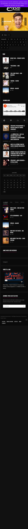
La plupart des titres (5, 203)
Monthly (22, 202)
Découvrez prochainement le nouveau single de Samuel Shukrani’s (18, 127)
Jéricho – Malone (14, 88)
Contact (4, 323)
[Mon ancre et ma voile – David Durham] (6, 241)
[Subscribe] (23, 306)
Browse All (3, 39)
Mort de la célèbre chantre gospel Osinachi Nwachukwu (18, 145)
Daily (11, 202)
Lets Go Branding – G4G (16, 215)
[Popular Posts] (11, 120)
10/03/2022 (13, 157)
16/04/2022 (13, 147)
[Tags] (24, 120)
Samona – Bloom (14, 81)
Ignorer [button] (22, 5)
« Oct (4, 191)
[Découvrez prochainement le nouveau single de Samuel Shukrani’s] (6, 128)
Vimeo (4, 288)
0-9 (11, 39)
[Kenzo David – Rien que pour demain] (6, 210)
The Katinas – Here (15, 66)
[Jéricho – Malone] (6, 225)
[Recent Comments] (17, 120)
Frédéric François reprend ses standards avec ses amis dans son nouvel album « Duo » (18, 153)
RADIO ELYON (20, 286)
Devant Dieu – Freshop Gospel (17, 58)
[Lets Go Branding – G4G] (6, 218)
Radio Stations (10, 321)
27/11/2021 (13, 163)
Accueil (3, 321)
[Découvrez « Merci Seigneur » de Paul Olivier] (6, 163)
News (20, 321)
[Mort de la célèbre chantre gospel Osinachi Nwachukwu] (6, 146)
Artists (16, 321)
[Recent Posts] (4, 120)
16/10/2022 (13, 131)
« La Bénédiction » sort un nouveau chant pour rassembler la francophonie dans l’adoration (18, 136)
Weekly (16, 202)
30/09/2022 (6, 141)
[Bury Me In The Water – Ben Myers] (6, 233)
